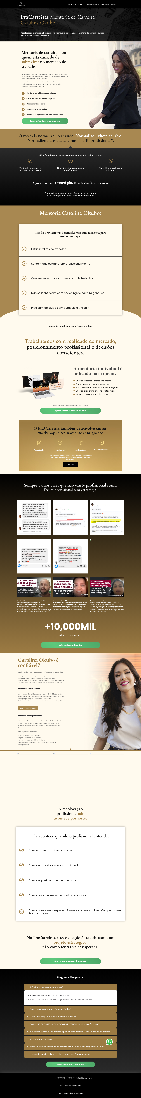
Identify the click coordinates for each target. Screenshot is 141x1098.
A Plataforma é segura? (41, 1039)
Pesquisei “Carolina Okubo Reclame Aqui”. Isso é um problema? (60, 1054)
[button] (34, 587)
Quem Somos (105, 4)
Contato (113, 4)
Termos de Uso (61, 1093)
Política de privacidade (76, 1093)
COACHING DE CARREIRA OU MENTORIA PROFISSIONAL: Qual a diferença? (64, 1024)
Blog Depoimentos (93, 4)
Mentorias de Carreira (75, 4)
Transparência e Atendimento (70, 1086)
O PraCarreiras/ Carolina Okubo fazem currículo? (53, 1016)
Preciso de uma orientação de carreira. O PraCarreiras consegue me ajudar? (67, 1046)
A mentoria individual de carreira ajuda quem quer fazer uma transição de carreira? (70, 1031)
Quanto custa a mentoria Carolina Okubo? (50, 1009)
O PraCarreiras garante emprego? (46, 987)
